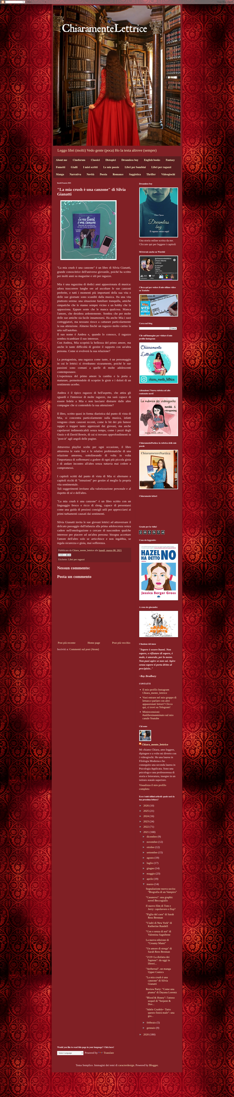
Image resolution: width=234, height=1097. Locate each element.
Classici (95, 160)
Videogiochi (168, 174)
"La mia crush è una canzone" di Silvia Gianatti (157, 980)
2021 (146, 831)
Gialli (74, 167)
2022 (146, 826)
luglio (150, 862)
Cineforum (79, 160)
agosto (151, 857)
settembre (152, 852)
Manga (60, 174)
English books (152, 160)
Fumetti (60, 167)
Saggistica (135, 174)
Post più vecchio (121, 642)
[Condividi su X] (64, 555)
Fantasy (170, 160)
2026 (146, 805)
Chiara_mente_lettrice (155, 744)
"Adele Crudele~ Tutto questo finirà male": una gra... (160, 1012)
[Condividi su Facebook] (67, 555)
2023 (146, 821)
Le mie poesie (111, 167)
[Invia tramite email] (59, 555)
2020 (146, 1034)
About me (61, 160)
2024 (146, 816)
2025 (146, 810)
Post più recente (66, 642)
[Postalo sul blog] (62, 555)
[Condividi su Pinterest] (69, 555)
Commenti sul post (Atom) (84, 649)
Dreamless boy (129, 160)
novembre (152, 841)
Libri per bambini (135, 167)
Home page (94, 642)
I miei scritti (90, 167)
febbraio (152, 1022)
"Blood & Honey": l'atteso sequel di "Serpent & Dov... (160, 1001)
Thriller (151, 174)
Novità (90, 174)
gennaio (151, 1027)
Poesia (103, 174)
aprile (150, 878)
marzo (150, 884)
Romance (118, 174)
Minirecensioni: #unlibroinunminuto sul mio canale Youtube (157, 715)
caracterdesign (126, 1065)
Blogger (153, 1065)
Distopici (110, 160)
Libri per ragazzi (161, 167)
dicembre (152, 836)
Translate (109, 1052)
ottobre (151, 847)
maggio (151, 873)
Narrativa (75, 174)
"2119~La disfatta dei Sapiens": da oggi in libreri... (158, 960)
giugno (151, 868)
